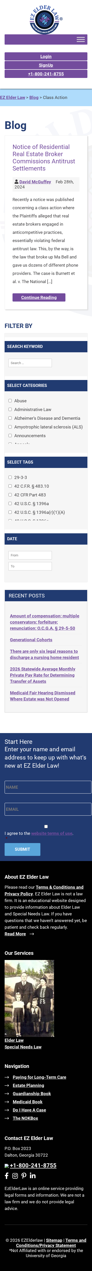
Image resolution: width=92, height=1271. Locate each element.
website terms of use (51, 833)
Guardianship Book (32, 1093)
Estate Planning (28, 1085)
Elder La (12, 1040)
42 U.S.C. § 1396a (31, 503)
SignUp (46, 65)
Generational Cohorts (31, 639)
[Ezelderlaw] (46, 32)
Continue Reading (39, 297)
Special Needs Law (23, 1046)
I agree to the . (39, 836)
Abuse (20, 400)
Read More (15, 933)
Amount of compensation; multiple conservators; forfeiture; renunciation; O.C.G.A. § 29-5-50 (44, 622)
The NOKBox (25, 1118)
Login (46, 56)
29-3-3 (20, 477)
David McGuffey (35, 181)
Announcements (30, 435)
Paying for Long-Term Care (39, 1077)
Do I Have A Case (29, 1110)
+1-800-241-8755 (46, 73)
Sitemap (54, 1240)
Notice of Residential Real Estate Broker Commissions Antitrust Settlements (44, 157)
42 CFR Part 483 (30, 494)
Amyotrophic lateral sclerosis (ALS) (48, 426)
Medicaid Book (27, 1101)
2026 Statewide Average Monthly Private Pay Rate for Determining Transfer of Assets (42, 675)
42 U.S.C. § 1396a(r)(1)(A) (39, 512)
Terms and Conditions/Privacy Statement (51, 1243)
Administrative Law (32, 409)
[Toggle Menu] (81, 39)
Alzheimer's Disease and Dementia (47, 418)
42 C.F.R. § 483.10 (31, 486)
